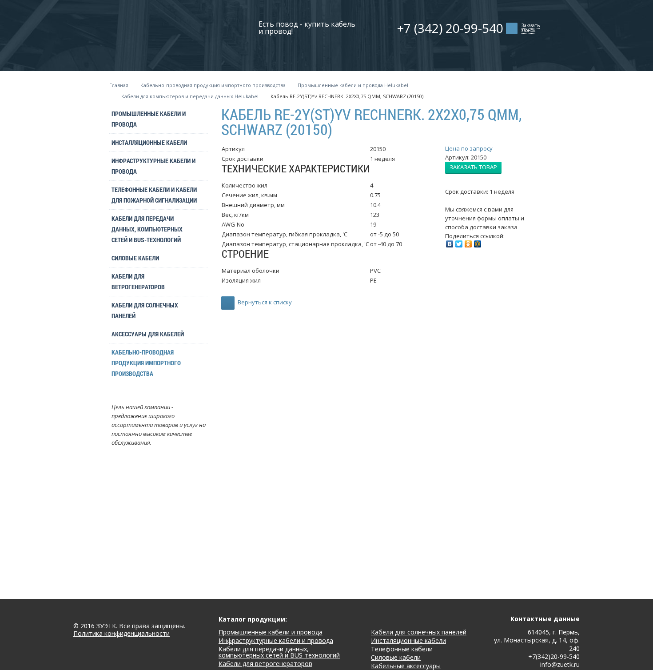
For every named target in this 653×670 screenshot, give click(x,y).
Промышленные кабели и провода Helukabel (353, 85)
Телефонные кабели (402, 649)
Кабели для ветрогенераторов (138, 281)
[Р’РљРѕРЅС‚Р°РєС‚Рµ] (449, 243)
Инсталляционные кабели (149, 142)
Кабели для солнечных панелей (144, 310)
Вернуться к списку (265, 302)
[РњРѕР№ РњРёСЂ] (477, 243)
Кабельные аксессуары (406, 666)
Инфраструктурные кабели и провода (153, 165)
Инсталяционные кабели (408, 640)
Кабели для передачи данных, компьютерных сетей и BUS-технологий (147, 229)
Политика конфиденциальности (121, 634)
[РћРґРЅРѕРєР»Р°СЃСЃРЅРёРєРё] (468, 243)
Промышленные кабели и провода (148, 118)
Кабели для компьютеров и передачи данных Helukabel (190, 96)
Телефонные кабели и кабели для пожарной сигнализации (154, 194)
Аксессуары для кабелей (147, 334)
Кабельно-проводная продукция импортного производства (213, 85)
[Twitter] (458, 243)
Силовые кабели (135, 258)
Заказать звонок (531, 27)
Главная (118, 85)
